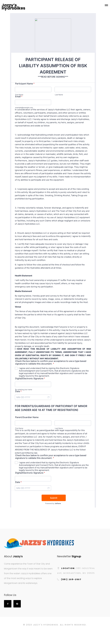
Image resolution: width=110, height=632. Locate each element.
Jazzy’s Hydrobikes (13, 6)
